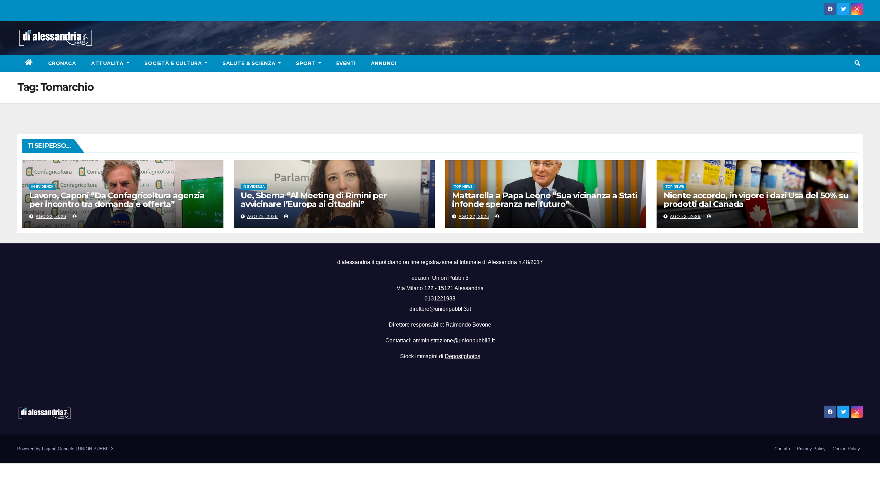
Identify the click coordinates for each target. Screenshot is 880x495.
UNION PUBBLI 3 (95, 448)
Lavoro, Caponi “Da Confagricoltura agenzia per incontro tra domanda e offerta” (117, 199)
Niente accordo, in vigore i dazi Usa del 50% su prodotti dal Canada (755, 199)
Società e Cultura (174, 63)
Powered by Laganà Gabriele (46, 448)
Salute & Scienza (249, 63)
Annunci (383, 63)
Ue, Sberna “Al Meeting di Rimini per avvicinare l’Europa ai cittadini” (314, 199)
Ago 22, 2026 (51, 216)
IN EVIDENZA (42, 186)
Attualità (108, 63)
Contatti (782, 448)
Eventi (346, 63)
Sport (306, 63)
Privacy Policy (811, 448)
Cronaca (62, 63)
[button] (857, 63)
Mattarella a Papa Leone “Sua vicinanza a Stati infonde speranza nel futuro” (544, 199)
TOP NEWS (463, 186)
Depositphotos (462, 356)
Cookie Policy (846, 448)
